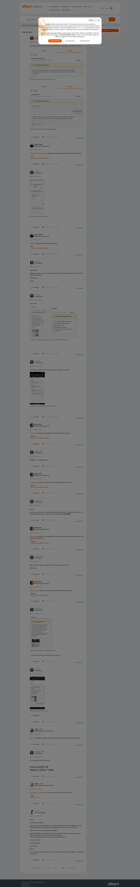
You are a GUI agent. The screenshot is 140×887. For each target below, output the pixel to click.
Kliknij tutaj (80, 28)
